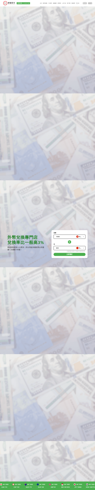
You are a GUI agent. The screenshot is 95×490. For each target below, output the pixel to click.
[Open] (83, 237)
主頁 (41, 3)
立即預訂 (69, 254)
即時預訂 (59, 3)
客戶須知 (69, 3)
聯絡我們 (73, 3)
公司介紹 (64, 3)
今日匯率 (50, 3)
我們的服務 (45, 3)
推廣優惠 (55, 3)
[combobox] (80, 236)
